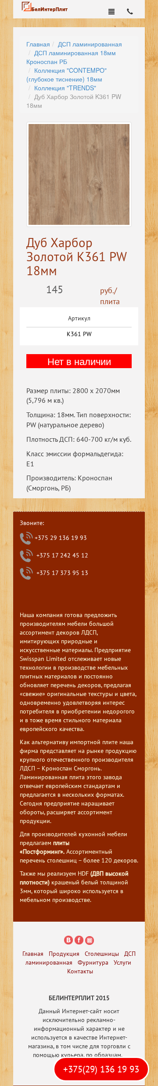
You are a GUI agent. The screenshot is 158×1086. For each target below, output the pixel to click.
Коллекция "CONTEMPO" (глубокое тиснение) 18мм (66, 74)
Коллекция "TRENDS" (65, 87)
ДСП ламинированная (90, 43)
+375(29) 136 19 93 (101, 1069)
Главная (38, 43)
